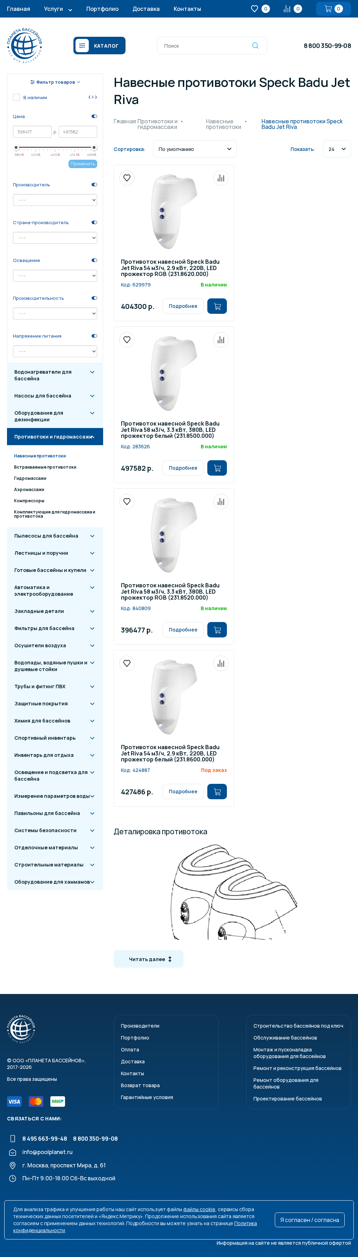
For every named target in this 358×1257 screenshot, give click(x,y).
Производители (140, 1025)
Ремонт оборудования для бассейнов (285, 1083)
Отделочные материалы (46, 847)
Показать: (303, 149)
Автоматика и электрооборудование (43, 590)
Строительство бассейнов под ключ (298, 1025)
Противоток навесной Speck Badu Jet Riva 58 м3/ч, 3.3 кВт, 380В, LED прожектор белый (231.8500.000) (170, 430)
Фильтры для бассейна (44, 628)
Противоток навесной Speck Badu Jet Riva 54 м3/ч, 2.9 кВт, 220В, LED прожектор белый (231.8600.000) (170, 753)
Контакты (187, 9)
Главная (18, 9)
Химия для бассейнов (42, 720)
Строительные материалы (49, 864)
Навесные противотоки (40, 456)
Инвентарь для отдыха (44, 755)
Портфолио (102, 9)
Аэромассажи (29, 489)
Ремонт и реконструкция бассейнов (297, 1068)
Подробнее (183, 306)
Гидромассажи (30, 478)
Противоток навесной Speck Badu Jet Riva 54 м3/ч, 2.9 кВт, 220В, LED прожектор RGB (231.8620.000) (170, 268)
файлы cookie (199, 1209)
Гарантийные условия (147, 1097)
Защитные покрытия (41, 703)
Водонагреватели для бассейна (43, 375)
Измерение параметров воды (52, 796)
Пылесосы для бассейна (46, 535)
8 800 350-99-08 (327, 45)
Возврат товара (140, 1085)
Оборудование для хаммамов (52, 881)
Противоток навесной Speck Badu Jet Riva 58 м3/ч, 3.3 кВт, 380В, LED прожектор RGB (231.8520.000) (170, 591)
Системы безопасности (45, 830)
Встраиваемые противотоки (45, 467)
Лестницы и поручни (41, 553)
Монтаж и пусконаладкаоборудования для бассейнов (289, 1052)
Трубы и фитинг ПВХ (39, 686)
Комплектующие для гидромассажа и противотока (54, 514)
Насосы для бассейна (42, 395)
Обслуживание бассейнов (285, 1037)
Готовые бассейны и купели (50, 570)
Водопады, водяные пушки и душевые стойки (50, 665)
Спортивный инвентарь (45, 737)
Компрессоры (29, 501)
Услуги (53, 9)
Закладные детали (39, 611)
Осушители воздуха (40, 645)
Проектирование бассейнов (287, 1098)
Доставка (146, 9)
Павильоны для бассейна (47, 813)
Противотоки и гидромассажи (53, 436)
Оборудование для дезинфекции (38, 416)
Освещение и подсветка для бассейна (51, 775)
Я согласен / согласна (309, 1220)
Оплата (130, 1049)
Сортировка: (129, 149)
